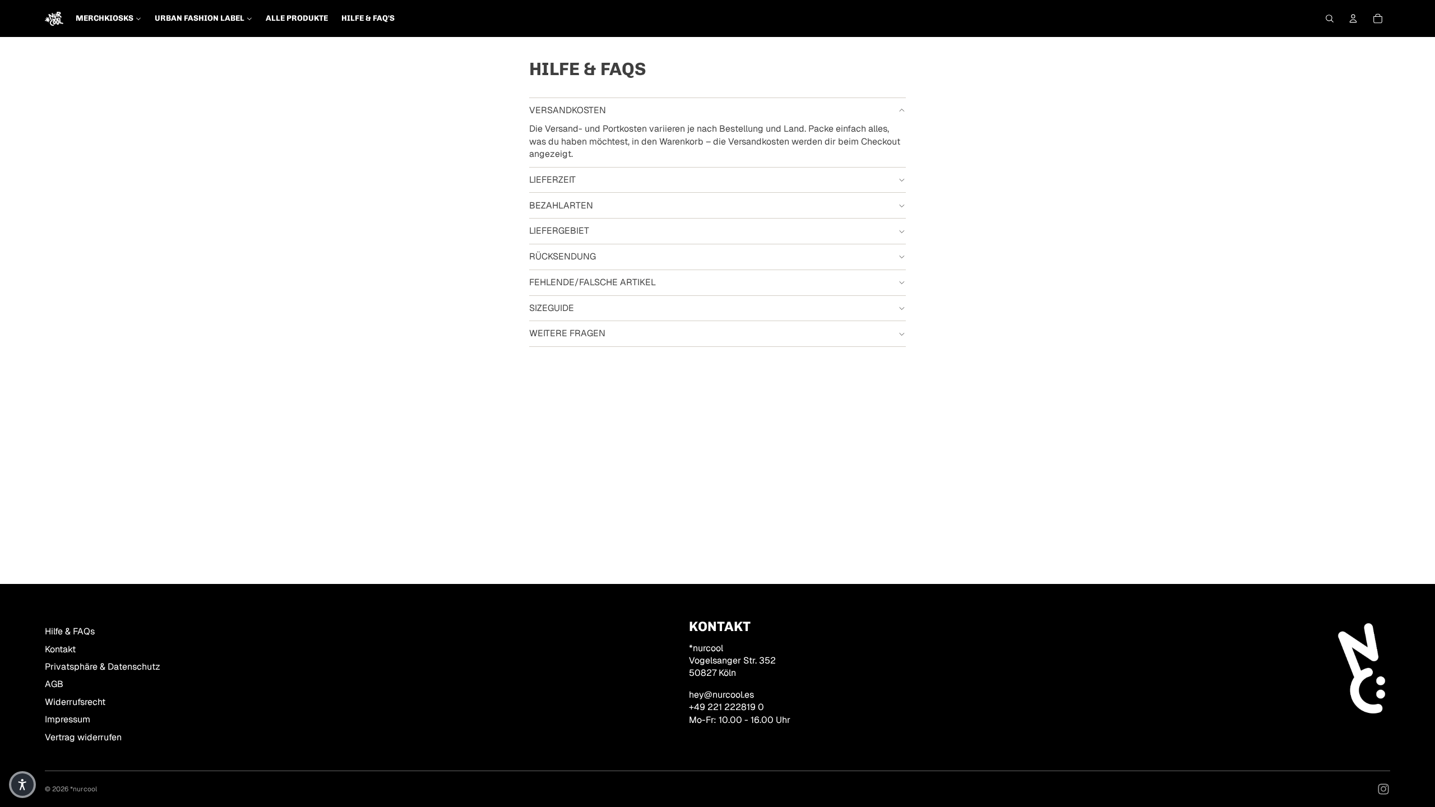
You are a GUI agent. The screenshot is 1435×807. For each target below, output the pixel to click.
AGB (54, 684)
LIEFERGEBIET (559, 230)
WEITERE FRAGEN (567, 333)
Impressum (67, 719)
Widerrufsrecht (75, 702)
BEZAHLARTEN (561, 205)
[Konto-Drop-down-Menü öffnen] (1353, 18)
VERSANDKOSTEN (567, 110)
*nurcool (83, 789)
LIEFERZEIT (552, 179)
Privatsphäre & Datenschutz (102, 666)
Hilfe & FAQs (70, 631)
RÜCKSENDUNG (562, 256)
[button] (22, 784)
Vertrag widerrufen (83, 737)
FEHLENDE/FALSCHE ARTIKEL (592, 282)
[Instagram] (1383, 789)
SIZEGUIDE (551, 308)
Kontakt (60, 649)
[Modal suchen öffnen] (1329, 18)
